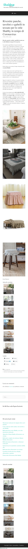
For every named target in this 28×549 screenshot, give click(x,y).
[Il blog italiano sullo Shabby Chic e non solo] (14, 5)
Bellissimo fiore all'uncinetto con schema (12, 449)
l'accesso (11, 386)
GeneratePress (16, 545)
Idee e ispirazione (7, 369)
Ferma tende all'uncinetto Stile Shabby (12, 455)
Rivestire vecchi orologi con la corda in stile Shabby (13, 372)
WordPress (21, 545)
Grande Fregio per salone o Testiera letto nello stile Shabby (14, 370)
